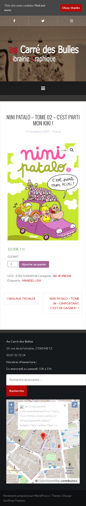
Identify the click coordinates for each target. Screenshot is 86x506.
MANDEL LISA (31, 280)
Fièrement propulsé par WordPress (26, 495)
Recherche (16, 391)
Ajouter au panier (34, 264)
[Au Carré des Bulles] (43, 53)
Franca (57, 131)
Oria (64, 495)
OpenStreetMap (49, 480)
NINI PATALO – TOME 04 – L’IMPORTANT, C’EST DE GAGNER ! (64, 303)
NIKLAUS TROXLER (22, 298)
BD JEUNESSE (62, 276)
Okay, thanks (71, 7)
